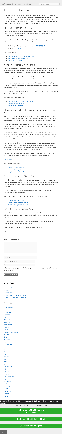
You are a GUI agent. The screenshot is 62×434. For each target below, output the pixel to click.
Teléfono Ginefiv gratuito (16, 168)
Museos (6, 357)
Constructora (8, 324)
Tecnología (7, 381)
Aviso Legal (29, 401)
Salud (5, 232)
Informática (7, 342)
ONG (5, 361)
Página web (7, 159)
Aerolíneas (7, 310)
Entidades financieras (11, 332)
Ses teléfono (8, 293)
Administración (8, 307)
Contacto (3, 403)
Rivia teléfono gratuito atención (18, 205)
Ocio (5, 359)
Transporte (7, 391)
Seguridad (7, 371)
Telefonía (7, 384)
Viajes (6, 396)
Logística (6, 349)
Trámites (6, 389)
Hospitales (7, 339)
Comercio (7, 320)
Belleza (6, 317)
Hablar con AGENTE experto (31, 411)
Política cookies (53, 401)
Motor (5, 354)
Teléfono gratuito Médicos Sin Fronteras (21, 56)
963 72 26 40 (20, 48)
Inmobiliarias (8, 344)
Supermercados (9, 379)
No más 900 (28, 4)
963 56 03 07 (40, 46)
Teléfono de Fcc (9, 290)
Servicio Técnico (9, 376)
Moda (5, 352)
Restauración (8, 366)
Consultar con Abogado (31, 426)
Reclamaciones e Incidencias (31, 419)
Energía (6, 329)
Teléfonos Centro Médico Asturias (15, 295)
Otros (5, 364)
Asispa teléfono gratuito (15, 170)
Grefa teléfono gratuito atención (18, 58)
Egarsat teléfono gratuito (16, 103)
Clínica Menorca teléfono (16, 60)
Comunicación (8, 322)
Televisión (7, 386)
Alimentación (8, 312)
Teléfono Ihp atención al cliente (18, 203)
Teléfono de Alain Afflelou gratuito (15, 297)
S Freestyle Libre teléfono (16, 200)
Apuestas (7, 315)
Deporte (6, 327)
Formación (7, 334)
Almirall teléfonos (9, 288)
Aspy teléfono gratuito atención (18, 172)
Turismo (6, 393)
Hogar (6, 337)
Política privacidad (40, 401)
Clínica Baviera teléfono (15, 106)
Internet (6, 347)
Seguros (6, 374)
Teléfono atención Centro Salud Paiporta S (21, 101)
